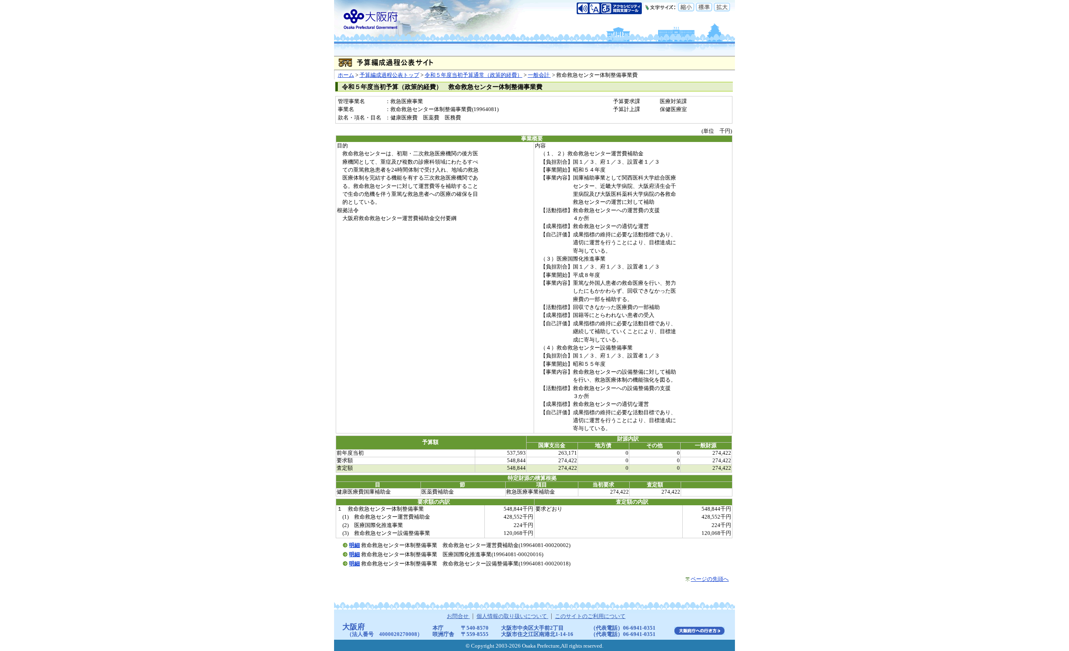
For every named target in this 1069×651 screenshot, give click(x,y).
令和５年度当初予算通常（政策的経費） (473, 75)
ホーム (346, 75)
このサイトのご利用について (590, 616)
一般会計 (539, 75)
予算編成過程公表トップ (389, 75)
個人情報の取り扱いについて (512, 616)
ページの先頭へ (710, 579)
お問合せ (458, 616)
